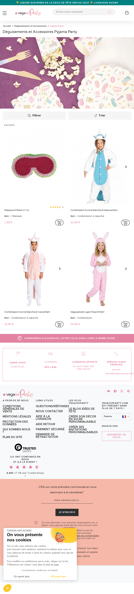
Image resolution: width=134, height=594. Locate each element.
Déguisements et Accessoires (30, 26)
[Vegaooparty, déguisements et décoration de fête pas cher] (28, 10)
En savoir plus (21, 576)
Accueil (7, 26)
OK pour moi (58, 576)
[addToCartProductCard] (59, 222)
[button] (7, 588)
